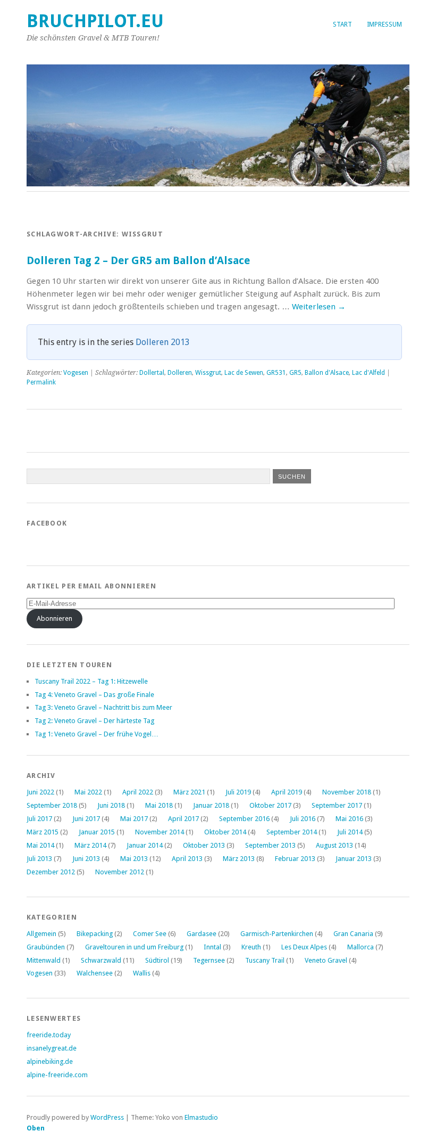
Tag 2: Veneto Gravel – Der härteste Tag (94, 721)
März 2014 (90, 845)
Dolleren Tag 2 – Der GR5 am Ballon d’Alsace (138, 261)
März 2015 (42, 832)
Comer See (149, 934)
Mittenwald (44, 960)
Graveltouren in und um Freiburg (134, 947)
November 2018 (346, 792)
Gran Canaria (353, 934)
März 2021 (189, 792)
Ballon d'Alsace (327, 372)
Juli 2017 (39, 819)
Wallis (141, 973)
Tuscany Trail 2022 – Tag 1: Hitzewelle (91, 681)
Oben (36, 1128)
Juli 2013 (39, 859)
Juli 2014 (350, 832)
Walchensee (95, 973)
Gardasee (201, 934)
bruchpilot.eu (95, 21)
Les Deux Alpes (304, 947)
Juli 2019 (238, 792)
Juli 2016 (302, 819)
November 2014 (159, 832)
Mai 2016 (349, 819)
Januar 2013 (354, 859)
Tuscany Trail (264, 960)
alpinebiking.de (50, 1061)
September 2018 (52, 805)
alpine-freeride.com (57, 1075)
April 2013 (187, 859)
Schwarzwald (101, 960)
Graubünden (46, 947)
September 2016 (244, 819)
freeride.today (49, 1035)
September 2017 (337, 805)
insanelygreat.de (52, 1048)
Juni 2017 (86, 819)
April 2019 (286, 792)
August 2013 (334, 845)
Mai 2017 (134, 819)
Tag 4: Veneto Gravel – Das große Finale (94, 695)
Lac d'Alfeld (368, 372)
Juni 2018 (111, 805)
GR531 (276, 372)
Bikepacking (95, 934)
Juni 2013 (86, 859)
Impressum (384, 24)
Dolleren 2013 (163, 342)
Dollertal (151, 372)
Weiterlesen (319, 306)
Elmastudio (201, 1117)
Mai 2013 (134, 859)
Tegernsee (209, 960)
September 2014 (291, 832)
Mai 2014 (40, 845)
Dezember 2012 (51, 872)
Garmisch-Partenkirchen (276, 934)
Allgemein (41, 934)
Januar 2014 (145, 845)
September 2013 (270, 845)
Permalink (41, 382)
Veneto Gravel (326, 960)
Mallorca (360, 947)
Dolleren (179, 372)
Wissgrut (208, 372)
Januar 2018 (211, 805)
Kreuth (251, 947)
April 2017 (183, 819)
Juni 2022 (40, 792)
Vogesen (75, 372)
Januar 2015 (97, 832)
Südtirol (157, 960)
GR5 (295, 372)
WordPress (107, 1117)
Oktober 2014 (225, 832)
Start (342, 24)
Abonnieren (54, 618)
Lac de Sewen (243, 372)
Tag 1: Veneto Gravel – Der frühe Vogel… (96, 734)
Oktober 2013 (204, 845)
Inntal (212, 947)
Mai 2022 (88, 792)
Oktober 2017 (270, 805)
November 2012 (119, 872)
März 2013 (239, 859)
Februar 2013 (295, 859)
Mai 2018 (159, 805)
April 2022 (137, 792)
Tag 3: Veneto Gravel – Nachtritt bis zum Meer (103, 707)
